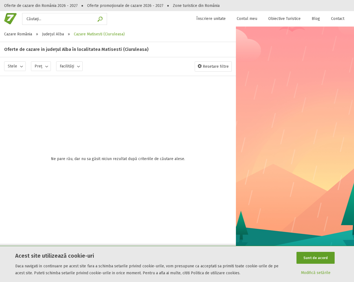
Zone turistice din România (196, 5)
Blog (316, 18)
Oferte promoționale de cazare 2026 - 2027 (125, 5)
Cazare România (18, 34)
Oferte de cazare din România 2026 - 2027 (41, 5)
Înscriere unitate (211, 18)
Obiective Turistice (284, 18)
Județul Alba (53, 34)
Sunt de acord (315, 258)
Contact (337, 18)
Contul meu (247, 18)
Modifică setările (315, 272)
